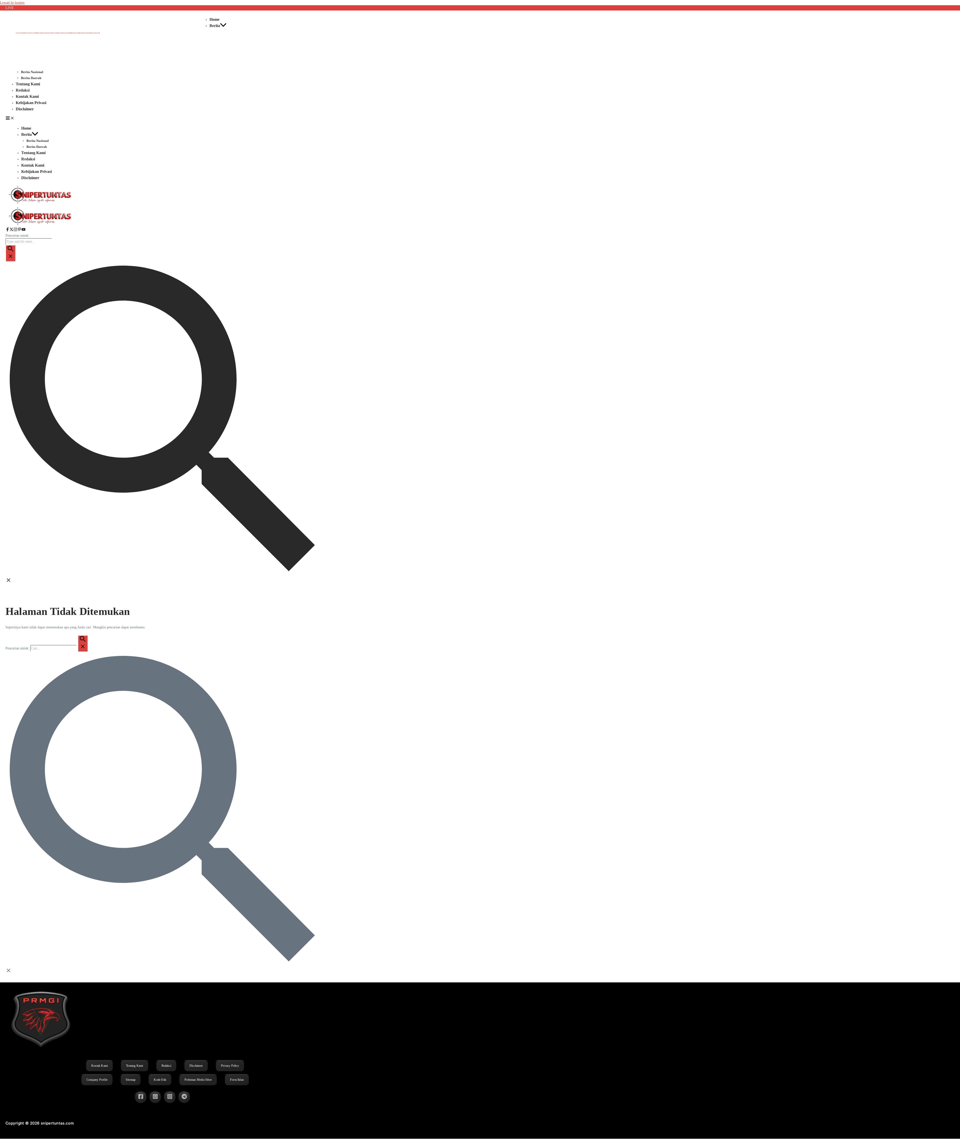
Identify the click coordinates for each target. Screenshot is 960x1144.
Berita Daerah (31, 78)
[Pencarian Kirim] (11, 253)
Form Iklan (237, 1079)
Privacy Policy (230, 1065)
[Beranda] (41, 225)
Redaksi (23, 90)
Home (215, 19)
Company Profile (97, 1079)
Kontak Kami (27, 96)
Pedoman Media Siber (198, 1079)
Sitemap (131, 1079)
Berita (215, 26)
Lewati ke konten (12, 3)
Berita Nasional (32, 72)
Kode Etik (160, 1079)
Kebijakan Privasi (31, 103)
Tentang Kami (28, 84)
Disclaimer (25, 109)
